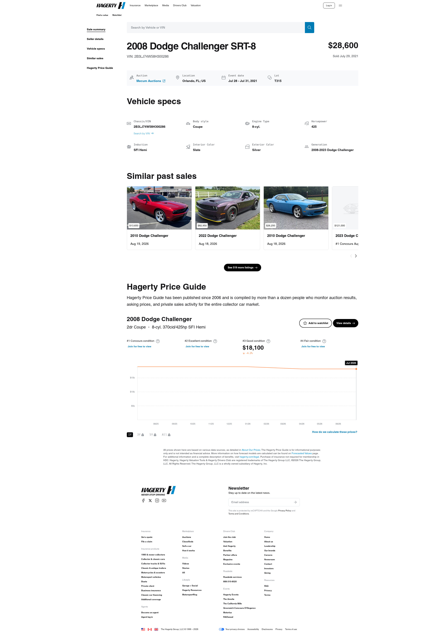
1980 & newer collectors (153, 555)
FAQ (266, 586)
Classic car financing (151, 595)
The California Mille (232, 603)
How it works (188, 550)
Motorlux (227, 612)
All (183, 572)
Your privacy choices (235, 629)
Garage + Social (190, 585)
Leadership (269, 546)
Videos (185, 563)
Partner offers (230, 555)
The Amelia (228, 599)
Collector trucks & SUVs (153, 563)
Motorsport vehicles (151, 577)
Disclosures (267, 629)
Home (267, 537)
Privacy (268, 590)
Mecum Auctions (148, 81)
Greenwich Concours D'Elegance (239, 608)
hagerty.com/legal (249, 456)
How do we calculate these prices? (334, 431)
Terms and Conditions (238, 514)
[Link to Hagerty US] (143, 629)
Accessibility (253, 629)
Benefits (227, 550)
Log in (329, 5)
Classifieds (187, 541)
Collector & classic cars (153, 559)
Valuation (227, 541)
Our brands (269, 550)
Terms (267, 595)
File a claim (146, 541)
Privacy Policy (284, 510)
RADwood (228, 617)
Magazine (228, 559)
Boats (144, 581)
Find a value (102, 15)
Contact (268, 564)
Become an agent (149, 612)
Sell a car (186, 546)
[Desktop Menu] (340, 5)
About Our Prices (251, 449)
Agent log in (147, 617)
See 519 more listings (240, 267)
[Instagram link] (157, 500)
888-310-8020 (230, 581)
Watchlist (116, 15)
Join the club (229, 537)
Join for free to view (139, 346)
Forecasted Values (302, 453)
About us (268, 541)
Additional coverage (151, 599)
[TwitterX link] (150, 500)
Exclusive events (231, 564)
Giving (267, 573)
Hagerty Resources (192, 590)
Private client (147, 586)
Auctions (186, 537)
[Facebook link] (143, 500)
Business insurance (151, 590)
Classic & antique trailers (153, 568)
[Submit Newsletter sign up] (295, 502)
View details (343, 323)
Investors (269, 568)
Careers (268, 555)
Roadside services (232, 577)
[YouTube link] (164, 500)
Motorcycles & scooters (153, 572)
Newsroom (269, 559)
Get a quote (146, 537)
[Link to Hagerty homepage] (158, 491)
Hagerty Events (231, 594)
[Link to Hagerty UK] (156, 629)
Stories (185, 568)
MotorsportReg (189, 594)
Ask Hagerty (229, 546)
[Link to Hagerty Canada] (150, 629)
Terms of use (291, 629)
